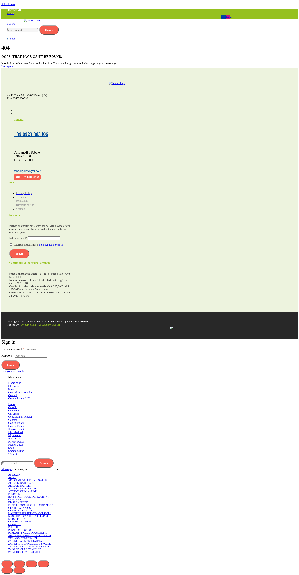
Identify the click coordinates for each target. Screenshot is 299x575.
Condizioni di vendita (20, 392)
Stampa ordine (16, 450)
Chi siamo (13, 385)
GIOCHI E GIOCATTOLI (21, 510)
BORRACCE (14, 494)
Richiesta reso (16, 444)
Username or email (12, 349)
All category (14, 474)
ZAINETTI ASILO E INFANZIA (25, 541)
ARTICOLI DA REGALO (21, 483)
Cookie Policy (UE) (19, 398)
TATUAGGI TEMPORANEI (22, 538)
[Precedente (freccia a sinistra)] (7, 570)
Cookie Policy (16, 422)
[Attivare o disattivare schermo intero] (19, 563)
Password (7, 355)
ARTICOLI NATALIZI (19, 485)
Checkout (13, 410)
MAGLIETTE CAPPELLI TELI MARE (28, 516)
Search (49, 29)
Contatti (12, 395)
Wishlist (12, 454)
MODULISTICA (16, 519)
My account (14, 435)
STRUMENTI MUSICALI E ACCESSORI (29, 535)
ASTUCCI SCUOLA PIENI (22, 488)
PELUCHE (13, 527)
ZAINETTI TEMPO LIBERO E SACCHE (29, 544)
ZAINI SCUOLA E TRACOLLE (24, 549)
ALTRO (12, 477)
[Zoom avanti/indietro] (7, 563)
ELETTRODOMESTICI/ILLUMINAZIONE (30, 505)
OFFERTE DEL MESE (19, 521)
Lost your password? (12, 371)
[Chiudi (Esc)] (43, 563)
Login (10, 365)
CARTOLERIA (16, 499)
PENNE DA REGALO (19, 530)
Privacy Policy (16, 441)
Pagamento (14, 438)
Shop (11, 389)
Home (11, 404)
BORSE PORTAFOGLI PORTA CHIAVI (28, 497)
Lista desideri (15, 432)
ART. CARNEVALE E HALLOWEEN (27, 480)
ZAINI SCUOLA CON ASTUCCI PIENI (28, 546)
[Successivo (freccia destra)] (19, 570)
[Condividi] (31, 563)
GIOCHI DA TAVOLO (19, 508)
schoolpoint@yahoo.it (27, 171)
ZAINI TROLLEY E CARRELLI (25, 552)
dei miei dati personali (51, 244)
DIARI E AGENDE (18, 502)
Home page (14, 382)
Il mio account (16, 429)
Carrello (12, 407)
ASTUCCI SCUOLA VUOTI (22, 491)
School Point (8, 4)
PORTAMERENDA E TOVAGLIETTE (27, 532)
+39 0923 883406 (31, 134)
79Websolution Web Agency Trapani (39, 324)
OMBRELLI (14, 524)
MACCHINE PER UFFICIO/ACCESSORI (29, 513)
